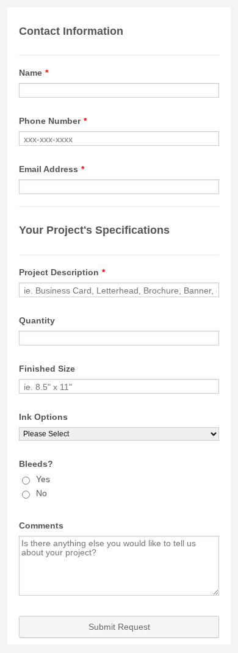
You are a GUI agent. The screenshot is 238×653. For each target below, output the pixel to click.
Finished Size (47, 368)
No (41, 493)
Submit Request (119, 627)
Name (33, 73)
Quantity (37, 320)
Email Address (51, 169)
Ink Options (43, 417)
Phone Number (53, 121)
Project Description (62, 272)
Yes (43, 479)
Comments (41, 525)
